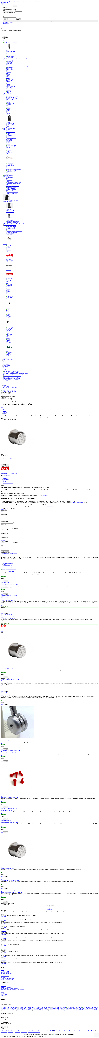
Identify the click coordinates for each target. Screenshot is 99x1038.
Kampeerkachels (9, 57)
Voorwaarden (3, 974)
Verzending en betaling (9, 1)
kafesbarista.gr (11, 1032)
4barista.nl (45, 1030)
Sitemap (2, 990)
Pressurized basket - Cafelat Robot (10, 387)
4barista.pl (24, 1030)
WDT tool (8, 144)
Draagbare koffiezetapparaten (23, 40)
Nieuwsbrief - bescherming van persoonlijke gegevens (12, 989)
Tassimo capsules (9, 234)
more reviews (49, 909)
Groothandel (28, 1)
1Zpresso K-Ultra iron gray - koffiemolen (9, 600)
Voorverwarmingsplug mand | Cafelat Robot (10, 752)
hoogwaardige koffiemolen (77, 502)
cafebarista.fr (92, 1030)
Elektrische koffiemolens (11, 99)
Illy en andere (9, 242)
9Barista (7, 75)
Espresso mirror (9, 166)
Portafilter (8, 161)
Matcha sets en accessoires (11, 193)
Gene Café (8, 300)
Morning (8, 85)
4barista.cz (8, 1030)
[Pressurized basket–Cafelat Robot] (8, 1009)
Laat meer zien (54, 416)
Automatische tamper (10, 132)
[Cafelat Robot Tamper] (6, 582)
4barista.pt (61, 1030)
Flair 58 (7, 66)
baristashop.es (31, 1032)
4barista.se (56, 1030)
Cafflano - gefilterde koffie (11, 55)
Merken (5, 244)
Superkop (8, 92)
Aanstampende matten (10, 146)
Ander (7, 174)
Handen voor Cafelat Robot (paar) (8, 740)
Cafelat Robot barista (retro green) (8, 618)
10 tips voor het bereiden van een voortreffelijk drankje (15, 374)
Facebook (5, 412)
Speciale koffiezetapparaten (22, 58)
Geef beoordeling (13, 473)
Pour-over (8, 82)
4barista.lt (76, 1030)
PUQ (7, 326)
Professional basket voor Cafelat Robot (9, 668)
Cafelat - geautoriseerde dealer (7, 979)
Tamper (7, 134)
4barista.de (29, 1030)
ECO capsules (9, 285)
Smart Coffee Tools (10, 87)
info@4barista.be (4, 2)
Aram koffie (8, 90)
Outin (7, 50)
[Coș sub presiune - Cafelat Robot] (58, 1007)
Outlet (45, 1)
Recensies (23, 1)
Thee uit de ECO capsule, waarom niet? (11, 377)
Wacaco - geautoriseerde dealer (7, 978)
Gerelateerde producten (8, 483)
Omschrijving (6, 478)
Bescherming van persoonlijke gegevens (9, 988)
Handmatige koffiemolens (11, 97)
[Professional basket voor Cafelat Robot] (17, 666)
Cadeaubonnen (34, 1)
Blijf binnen (8, 12)
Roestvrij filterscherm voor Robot (8, 571)
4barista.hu (13, 1030)
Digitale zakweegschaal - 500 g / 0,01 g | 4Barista (11, 892)
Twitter (4, 413)
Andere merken (9, 104)
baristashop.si (37, 1032)
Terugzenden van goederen (6, 971)
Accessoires (11, 175)
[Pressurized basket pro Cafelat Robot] (26, 1007)
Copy (4, 409)
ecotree (7, 287)
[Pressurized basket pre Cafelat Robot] (9, 1007)
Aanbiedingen (40, 1)
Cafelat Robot (9, 62)
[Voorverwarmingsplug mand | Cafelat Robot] (10, 750)
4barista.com (34, 1030)
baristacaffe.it (24, 1032)
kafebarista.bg (17, 1032)
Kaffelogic (8, 353)
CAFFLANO (9, 280)
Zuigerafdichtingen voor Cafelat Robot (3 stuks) (11, 681)
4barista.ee (81, 1030)
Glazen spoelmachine (10, 171)
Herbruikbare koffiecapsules (22, 223)
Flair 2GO (40, 66)
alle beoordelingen (4, 511)
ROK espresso (9, 70)
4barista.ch (86, 1030)
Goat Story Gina (9, 80)
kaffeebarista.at (4, 1032)
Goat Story (8, 308)
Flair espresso (9, 64)
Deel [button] (2, 407)
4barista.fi (66, 1030)
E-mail (4, 411)
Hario (7, 127)
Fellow (7, 111)
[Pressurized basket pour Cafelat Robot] (72, 1009)
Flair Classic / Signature (25, 66)
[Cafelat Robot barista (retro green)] (49, 615)
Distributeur (8, 136)
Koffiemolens (13, 93)
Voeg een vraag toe (5, 551)
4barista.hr (40, 1030)
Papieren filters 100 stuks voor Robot (8, 810)
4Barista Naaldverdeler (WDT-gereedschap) (10, 880)
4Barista (7, 248)
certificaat (45, 495)
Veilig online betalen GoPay (6, 973)
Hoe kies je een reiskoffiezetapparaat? (11, 379)
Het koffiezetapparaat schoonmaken (13, 169)
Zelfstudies (3, 996)
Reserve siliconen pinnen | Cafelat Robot (9, 797)
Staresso (7, 333)
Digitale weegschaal (10, 139)
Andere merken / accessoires (12, 222)
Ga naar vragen (50, 506)
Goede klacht (3, 986)
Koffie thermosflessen (10, 188)
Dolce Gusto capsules (10, 227)
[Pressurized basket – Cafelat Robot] (72, 1010)
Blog (19, 1)
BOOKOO (8, 270)
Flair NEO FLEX (34, 66)
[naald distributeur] (5, 878)
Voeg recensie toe (4, 964)
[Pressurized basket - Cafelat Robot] (8, 390)
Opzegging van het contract (6, 987)
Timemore (8, 109)
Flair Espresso (9, 297)
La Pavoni (8, 73)
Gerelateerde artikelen (8, 481)
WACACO (8, 342)
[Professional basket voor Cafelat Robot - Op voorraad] (17, 453)
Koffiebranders (9, 178)
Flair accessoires (46, 66)
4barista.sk (3, 1030)
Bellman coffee (9, 68)
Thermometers (9, 164)
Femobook (8, 122)
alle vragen (3, 540)
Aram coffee (8, 259)
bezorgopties (10, 457)
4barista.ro (18, 1030)
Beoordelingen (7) (7, 479)
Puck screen (8, 141)
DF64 (7, 283)
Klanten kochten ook (7, 565)
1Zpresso (8, 102)
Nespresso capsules (10, 229)
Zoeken (15, 6)
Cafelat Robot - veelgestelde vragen (10, 372)
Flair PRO (17, 66)
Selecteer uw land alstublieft (9, 10)
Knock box (8, 148)
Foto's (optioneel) (4, 529)
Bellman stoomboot (10, 212)
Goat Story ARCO (10, 124)
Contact (16, 1)
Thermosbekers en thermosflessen (13, 183)
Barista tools (12, 128)
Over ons (2, 1)
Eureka (7, 107)
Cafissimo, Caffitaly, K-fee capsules (13, 232)
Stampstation (8, 151)
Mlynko (7, 114)
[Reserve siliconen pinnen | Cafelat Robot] (17, 795)
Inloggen (51, 21)
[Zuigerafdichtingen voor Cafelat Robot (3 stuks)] (11, 679)
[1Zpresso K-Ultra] (49, 596)
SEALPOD (8, 330)
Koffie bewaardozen (10, 190)
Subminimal (8, 209)
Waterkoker (8, 181)
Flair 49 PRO (12, 66)
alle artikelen (6, 380)
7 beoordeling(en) (4, 473)
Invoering (5, 385)
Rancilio (7, 78)
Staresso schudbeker (10, 220)
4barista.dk (50, 1030)
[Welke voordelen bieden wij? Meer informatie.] (5, 469)
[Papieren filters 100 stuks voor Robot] (9, 808)
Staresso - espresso (10, 52)
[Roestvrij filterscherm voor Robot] (8, 569)
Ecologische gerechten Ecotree (12, 186)
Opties (4, 564)
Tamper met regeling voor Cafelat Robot (9, 584)
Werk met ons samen (5, 976)
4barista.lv (71, 1030)
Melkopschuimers (14, 200)
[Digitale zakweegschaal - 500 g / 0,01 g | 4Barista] (12, 890)
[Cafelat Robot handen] (17, 738)
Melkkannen (8, 153)
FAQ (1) (5, 480)
